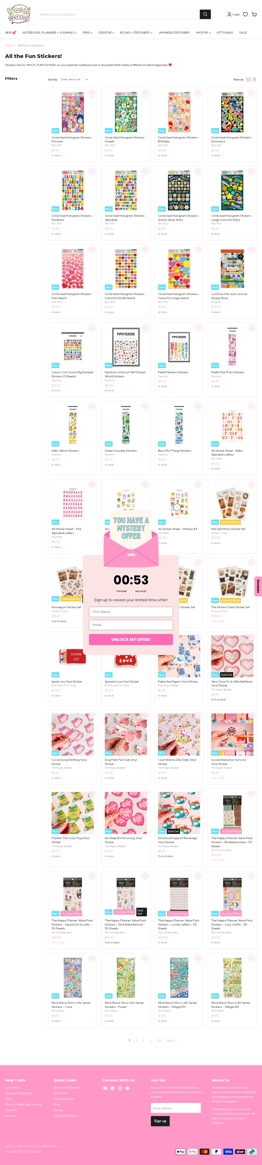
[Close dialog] (177, 507)
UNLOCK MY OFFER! (131, 639)
